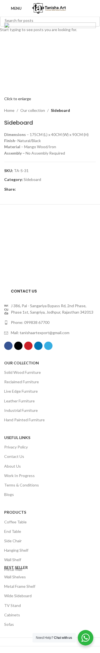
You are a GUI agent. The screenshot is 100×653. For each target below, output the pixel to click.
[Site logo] (50, 8)
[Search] (94, 8)
